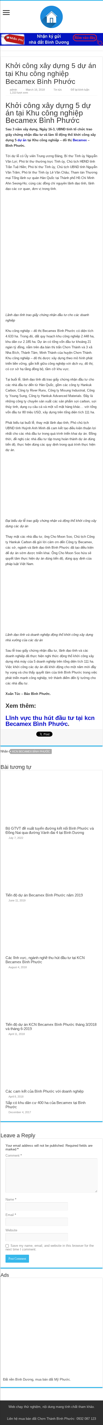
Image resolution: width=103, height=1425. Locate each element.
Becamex (80, 140)
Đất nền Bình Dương (18, 1379)
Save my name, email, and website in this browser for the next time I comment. (50, 1247)
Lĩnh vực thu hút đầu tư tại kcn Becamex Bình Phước (50, 720)
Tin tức (58, 89)
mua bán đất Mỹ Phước (52, 1379)
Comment (14, 1155)
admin (13, 89)
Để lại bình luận (80, 89)
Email (11, 1215)
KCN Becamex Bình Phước (31, 751)
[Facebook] (44, 1413)
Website (11, 1230)
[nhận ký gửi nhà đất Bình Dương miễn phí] (51, 39)
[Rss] (40, 1413)
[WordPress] (63, 1413)
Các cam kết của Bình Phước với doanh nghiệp (45, 1091)
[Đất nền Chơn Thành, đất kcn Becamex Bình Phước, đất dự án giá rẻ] (51, 16)
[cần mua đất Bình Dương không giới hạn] (39, 1330)
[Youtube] (54, 1413)
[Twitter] (49, 1413)
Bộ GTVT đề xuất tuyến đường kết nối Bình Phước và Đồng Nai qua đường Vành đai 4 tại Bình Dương (50, 830)
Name (11, 1199)
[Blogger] (58, 1413)
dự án (22, 140)
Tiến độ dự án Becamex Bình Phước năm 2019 (44, 895)
